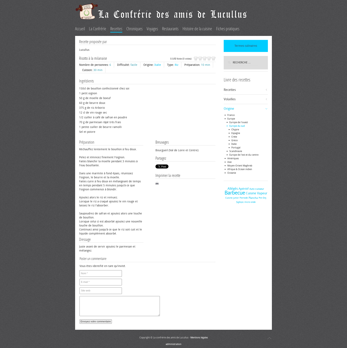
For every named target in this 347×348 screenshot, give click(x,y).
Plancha (253, 197)
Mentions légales (199, 337)
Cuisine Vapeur (256, 193)
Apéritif (244, 189)
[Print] (157, 183)
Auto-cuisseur (256, 189)
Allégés (233, 189)
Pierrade (244, 198)
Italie (157, 65)
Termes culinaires (246, 46)
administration (173, 344)
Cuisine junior (232, 198)
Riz (176, 65)
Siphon (240, 202)
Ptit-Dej (262, 198)
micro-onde (250, 202)
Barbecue (235, 193)
